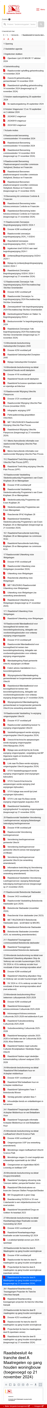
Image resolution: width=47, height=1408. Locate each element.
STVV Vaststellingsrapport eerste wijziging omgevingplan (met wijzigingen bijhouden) (21, 774)
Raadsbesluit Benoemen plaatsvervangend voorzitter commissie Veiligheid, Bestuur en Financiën (20, 175)
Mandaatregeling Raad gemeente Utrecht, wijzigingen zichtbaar (20, 662)
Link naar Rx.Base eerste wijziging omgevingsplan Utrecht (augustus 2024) (21, 764)
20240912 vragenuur (16, 116)
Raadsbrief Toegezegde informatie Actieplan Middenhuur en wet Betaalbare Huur (21, 1123)
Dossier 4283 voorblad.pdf (19, 292)
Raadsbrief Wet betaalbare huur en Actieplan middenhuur (21, 1083)
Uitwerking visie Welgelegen (20, 573)
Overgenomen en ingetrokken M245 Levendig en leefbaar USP (21, 1166)
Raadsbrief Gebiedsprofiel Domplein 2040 (21, 356)
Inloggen (38, 1406)
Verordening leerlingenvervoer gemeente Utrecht (18, 841)
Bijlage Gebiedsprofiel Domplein (21, 362)
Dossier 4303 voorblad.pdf (19, 1228)
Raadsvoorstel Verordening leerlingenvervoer (17, 833)
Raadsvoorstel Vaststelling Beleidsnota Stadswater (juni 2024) (22, 902)
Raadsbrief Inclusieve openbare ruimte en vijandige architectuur (22, 384)
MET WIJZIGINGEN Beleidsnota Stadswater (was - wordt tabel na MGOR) (21, 921)
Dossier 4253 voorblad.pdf (19, 1317)
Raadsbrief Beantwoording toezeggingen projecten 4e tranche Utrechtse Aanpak (23, 1302)
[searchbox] (19, 24)
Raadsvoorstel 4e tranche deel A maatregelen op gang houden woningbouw (22, 1261)
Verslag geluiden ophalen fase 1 (21, 1097)
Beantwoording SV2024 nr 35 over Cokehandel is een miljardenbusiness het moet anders (21, 1202)
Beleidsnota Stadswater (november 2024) (21, 909)
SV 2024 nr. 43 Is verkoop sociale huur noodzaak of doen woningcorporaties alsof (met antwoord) (22, 986)
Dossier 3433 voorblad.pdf (19, 896)
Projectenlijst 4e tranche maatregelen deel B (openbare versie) (22, 1330)
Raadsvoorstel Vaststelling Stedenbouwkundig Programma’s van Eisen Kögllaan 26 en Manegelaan (22, 492)
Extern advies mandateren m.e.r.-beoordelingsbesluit (20, 669)
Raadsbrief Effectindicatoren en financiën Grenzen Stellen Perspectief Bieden (23, 1189)
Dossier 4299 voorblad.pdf (19, 972)
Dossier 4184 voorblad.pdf (19, 1255)
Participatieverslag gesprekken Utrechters (19, 416)
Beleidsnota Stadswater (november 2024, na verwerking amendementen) (21, 933)
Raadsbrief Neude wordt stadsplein (23, 379)
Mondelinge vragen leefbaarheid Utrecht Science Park (23, 1151)
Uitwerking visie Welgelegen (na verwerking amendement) (19, 594)
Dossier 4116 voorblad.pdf (19, 374)
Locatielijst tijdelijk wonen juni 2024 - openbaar (21, 1241)
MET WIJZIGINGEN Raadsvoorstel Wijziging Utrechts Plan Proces (21, 423)
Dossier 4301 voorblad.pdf (19, 1078)
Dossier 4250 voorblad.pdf (19, 350)
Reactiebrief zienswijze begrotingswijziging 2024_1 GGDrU (19, 242)
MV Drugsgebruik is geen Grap (21, 1195)
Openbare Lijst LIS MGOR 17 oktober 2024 (22, 59)
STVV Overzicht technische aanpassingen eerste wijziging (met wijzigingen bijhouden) (19, 784)
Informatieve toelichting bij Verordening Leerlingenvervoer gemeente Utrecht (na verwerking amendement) (22, 870)
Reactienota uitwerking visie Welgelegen (18, 579)
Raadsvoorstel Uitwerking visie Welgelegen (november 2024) (19, 567)
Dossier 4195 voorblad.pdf (19, 562)
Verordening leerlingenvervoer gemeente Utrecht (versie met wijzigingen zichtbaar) (21, 850)
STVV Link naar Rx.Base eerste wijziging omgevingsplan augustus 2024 (21, 800)
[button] (41, 24)
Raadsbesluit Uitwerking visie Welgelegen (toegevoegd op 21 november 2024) (22, 603)
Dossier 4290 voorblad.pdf (19, 1002)
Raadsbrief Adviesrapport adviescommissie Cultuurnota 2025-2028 (21, 1007)
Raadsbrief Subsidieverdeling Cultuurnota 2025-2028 (18, 1022)
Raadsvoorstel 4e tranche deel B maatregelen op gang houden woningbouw (22, 1323)
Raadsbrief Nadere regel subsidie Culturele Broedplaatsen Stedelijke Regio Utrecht (21, 1049)
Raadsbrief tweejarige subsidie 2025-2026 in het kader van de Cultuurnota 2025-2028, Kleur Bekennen (22, 1039)
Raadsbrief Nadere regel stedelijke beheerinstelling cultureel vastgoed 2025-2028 (21, 1059)
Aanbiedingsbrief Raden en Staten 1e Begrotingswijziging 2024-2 (22, 315)
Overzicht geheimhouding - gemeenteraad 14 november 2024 (18, 79)
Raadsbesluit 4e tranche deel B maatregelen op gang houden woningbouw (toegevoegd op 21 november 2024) (22, 1339)
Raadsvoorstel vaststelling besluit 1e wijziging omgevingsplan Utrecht (21, 726)
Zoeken (5, 19)
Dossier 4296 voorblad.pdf (19, 229)
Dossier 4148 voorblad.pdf (19, 485)
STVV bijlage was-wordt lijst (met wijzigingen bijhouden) (20, 793)
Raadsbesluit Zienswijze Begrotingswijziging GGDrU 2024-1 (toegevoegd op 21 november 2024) (19, 273)
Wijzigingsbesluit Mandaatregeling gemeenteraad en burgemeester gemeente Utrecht (22, 678)
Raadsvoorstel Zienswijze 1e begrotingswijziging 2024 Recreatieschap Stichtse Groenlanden (21, 299)
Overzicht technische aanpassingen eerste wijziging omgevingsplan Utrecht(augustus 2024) (21, 743)
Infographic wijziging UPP (19, 410)
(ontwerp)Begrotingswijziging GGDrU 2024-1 (22, 257)
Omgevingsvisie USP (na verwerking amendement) (21, 1144)
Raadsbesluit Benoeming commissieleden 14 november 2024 (19, 144)
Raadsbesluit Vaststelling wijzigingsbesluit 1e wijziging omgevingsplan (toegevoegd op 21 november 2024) (23, 809)
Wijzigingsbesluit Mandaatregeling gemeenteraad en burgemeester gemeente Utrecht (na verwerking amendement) (22, 705)
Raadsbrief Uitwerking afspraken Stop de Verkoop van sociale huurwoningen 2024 (22, 977)
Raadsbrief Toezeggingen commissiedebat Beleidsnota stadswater (21, 948)
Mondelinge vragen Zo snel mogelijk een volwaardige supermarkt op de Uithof (23, 1158)
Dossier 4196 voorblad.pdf (19, 828)
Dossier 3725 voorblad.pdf (19, 399)
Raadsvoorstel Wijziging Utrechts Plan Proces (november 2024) (22, 404)
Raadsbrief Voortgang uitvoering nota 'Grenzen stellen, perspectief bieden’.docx (22, 1181)
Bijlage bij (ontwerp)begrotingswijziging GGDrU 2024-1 (23, 264)
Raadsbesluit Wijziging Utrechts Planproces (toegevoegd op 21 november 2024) (21, 433)
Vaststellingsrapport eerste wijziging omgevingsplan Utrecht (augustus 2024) (21, 733)
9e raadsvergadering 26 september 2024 (25, 104)
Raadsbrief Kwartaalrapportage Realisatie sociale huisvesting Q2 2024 (20, 1234)
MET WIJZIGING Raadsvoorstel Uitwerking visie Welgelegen (19, 586)
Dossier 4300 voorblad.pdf (19, 1138)
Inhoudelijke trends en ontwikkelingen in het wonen (23, 1102)
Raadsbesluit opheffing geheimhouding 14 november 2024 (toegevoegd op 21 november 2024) (22, 88)
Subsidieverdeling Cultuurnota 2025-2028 (21, 1029)
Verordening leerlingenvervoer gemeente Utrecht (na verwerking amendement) (18, 860)
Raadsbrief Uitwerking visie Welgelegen (25, 618)
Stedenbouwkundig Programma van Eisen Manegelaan (21, 508)
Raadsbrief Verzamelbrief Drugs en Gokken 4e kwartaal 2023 (21, 1211)
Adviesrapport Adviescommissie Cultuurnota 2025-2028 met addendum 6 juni (23, 1015)
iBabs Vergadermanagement (16, 1406)
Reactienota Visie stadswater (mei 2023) (25, 915)
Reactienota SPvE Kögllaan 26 (21, 514)
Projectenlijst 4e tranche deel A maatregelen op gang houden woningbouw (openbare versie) (22, 1270)
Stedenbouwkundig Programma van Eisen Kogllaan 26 (21, 501)
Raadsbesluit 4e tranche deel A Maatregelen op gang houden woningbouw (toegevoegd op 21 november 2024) (22, 1280)
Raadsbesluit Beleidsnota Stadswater (24, 927)
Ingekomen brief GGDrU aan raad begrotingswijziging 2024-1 (20, 249)
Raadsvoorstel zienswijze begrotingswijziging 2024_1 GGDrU (19, 235)
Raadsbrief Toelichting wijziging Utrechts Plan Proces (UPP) (23, 468)
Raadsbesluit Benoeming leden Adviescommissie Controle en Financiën (21, 205)
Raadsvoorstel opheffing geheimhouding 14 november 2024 (23, 72)
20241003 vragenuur (16, 125)
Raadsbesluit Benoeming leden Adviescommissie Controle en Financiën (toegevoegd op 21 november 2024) (21, 214)
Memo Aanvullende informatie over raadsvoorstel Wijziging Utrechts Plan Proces (23, 452)
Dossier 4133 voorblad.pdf (19, 640)
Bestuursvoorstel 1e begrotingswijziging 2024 (23, 322)
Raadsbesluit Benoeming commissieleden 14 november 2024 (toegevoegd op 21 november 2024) (19, 153)
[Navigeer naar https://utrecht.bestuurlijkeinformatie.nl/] (14, 9)
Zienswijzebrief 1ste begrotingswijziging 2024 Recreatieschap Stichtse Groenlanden (23, 308)
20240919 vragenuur (16, 121)
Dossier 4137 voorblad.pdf (19, 721)
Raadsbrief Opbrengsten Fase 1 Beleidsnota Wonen (19, 1091)
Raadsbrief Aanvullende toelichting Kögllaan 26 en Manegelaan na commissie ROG (22, 546)
